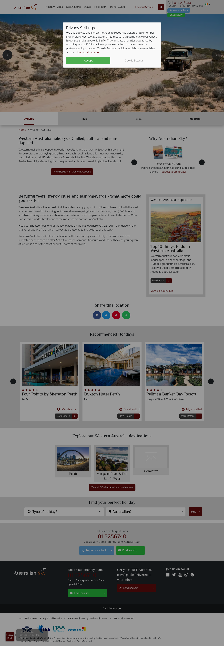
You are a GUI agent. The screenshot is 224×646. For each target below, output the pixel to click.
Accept (88, 60)
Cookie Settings (134, 60)
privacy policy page (87, 52)
